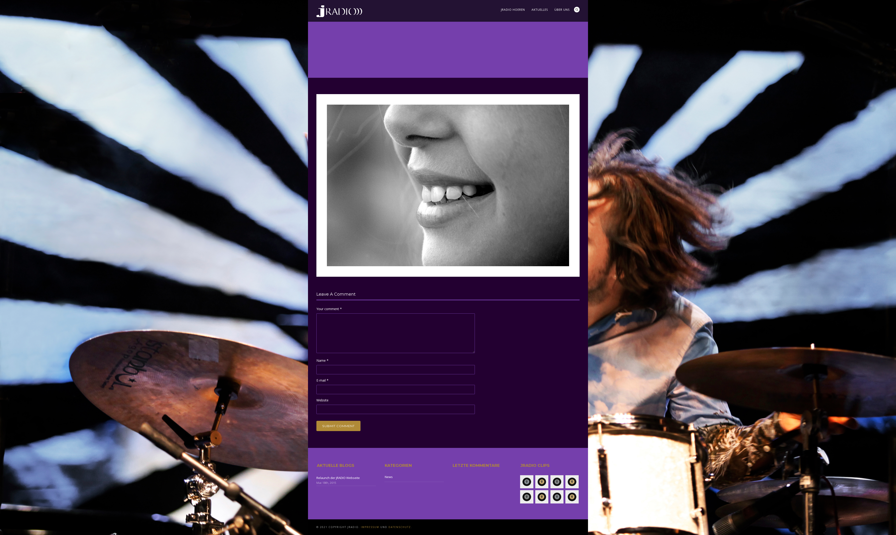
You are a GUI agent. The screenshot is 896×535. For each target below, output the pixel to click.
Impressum (370, 527)
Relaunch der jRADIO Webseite (338, 478)
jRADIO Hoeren (513, 10)
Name (322, 360)
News (389, 477)
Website (322, 400)
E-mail (322, 380)
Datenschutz (399, 527)
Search (577, 9)
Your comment (329, 309)
